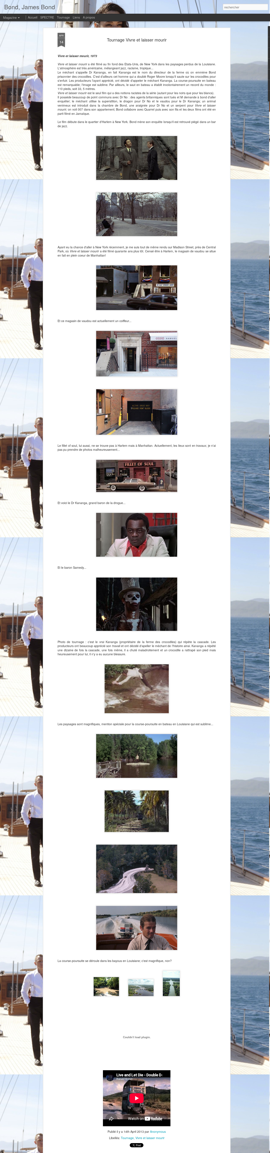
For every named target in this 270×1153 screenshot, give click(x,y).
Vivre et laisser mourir (150, 1138)
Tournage (127, 1138)
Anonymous (158, 1131)
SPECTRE (47, 17)
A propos (89, 17)
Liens (76, 17)
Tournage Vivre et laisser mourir (137, 40)
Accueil (32, 17)
